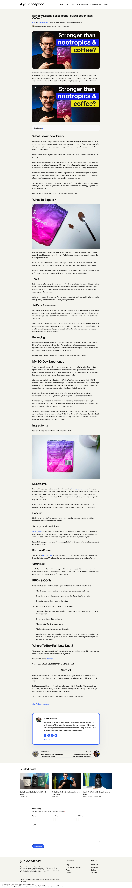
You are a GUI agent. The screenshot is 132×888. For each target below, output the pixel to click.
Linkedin (94, 870)
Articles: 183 (47, 739)
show (43, 128)
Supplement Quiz (95, 4)
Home (61, 4)
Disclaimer (52, 879)
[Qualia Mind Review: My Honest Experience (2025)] (97, 781)
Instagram (94, 867)
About (67, 4)
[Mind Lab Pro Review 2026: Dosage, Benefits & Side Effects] (66, 781)
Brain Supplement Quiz (74, 867)
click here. (50, 659)
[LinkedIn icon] (48, 735)
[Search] (111, 4)
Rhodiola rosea (47, 555)
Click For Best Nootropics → (41, 704)
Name (34, 816)
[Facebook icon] (45, 735)
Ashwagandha (37, 531)
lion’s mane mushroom (79, 489)
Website (80, 816)
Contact (105, 4)
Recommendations (82, 4)
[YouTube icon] (56, 735)
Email (56, 816)
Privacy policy (44, 879)
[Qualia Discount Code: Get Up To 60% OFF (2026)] (34, 781)
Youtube (94, 873)
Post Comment (38, 846)
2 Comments (97, 796)
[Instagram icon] (52, 735)
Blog (73, 4)
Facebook (94, 865)
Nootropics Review (63, 26)
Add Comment (36, 825)
